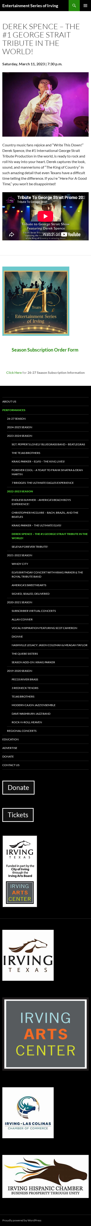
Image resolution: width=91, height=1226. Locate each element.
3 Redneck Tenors (25, 688)
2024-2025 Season (19, 427)
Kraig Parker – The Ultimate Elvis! (36, 525)
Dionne (17, 636)
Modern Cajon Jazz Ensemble (34, 705)
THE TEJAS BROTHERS (26, 453)
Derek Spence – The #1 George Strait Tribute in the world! (50, 536)
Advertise (9, 748)
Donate (8, 756)
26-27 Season (16, 418)
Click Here (14, 372)
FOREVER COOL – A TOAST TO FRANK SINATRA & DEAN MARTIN (47, 472)
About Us (9, 401)
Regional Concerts (21, 730)
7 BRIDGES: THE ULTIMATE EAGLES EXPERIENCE (43, 482)
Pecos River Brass (25, 679)
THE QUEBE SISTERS (25, 653)
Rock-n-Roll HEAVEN (27, 722)
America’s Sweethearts (29, 585)
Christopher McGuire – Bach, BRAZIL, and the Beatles (45, 515)
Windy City (20, 564)
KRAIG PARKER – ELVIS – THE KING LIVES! (38, 461)
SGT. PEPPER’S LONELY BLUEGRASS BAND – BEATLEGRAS (48, 444)
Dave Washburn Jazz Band (31, 713)
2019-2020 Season (19, 671)
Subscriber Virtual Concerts (34, 611)
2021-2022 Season (19, 555)
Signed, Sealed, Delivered (30, 593)
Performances (13, 410)
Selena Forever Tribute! (30, 546)
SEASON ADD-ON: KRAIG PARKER (33, 662)
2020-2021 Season (19, 602)
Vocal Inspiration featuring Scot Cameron (44, 628)
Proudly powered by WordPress (21, 1220)
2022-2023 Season (20, 491)
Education (10, 739)
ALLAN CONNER (22, 619)
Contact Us (10, 765)
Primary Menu (85, 5)
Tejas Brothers (23, 696)
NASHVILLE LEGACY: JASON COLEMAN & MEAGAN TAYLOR (50, 645)
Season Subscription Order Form (45, 349)
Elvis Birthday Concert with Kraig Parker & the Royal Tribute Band (47, 574)
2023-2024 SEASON (19, 435)
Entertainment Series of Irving (30, 5)
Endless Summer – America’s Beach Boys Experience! (41, 502)
